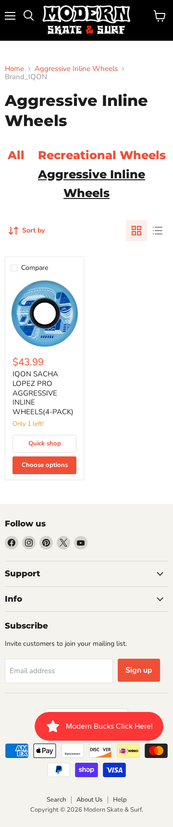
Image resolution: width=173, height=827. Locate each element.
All (16, 155)
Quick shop (44, 443)
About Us (89, 799)
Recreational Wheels (102, 155)
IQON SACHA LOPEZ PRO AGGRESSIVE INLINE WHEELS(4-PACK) (43, 393)
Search (56, 799)
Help (120, 799)
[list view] (157, 230)
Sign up (138, 670)
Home (14, 69)
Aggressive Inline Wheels (76, 69)
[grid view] (136, 230)
